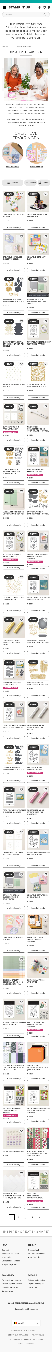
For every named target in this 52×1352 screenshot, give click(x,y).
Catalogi (33, 1275)
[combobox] (26, 14)
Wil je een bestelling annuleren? (26, 1303)
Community (8, 1275)
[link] (44, 7)
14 (31, 1217)
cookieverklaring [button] (26, 1344)
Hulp (4, 1245)
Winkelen (5, 46)
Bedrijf (32, 1245)
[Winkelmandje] (49, 7)
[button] (39, 7)
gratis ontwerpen (29, 122)
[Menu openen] (4, 7)
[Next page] (39, 1217)
